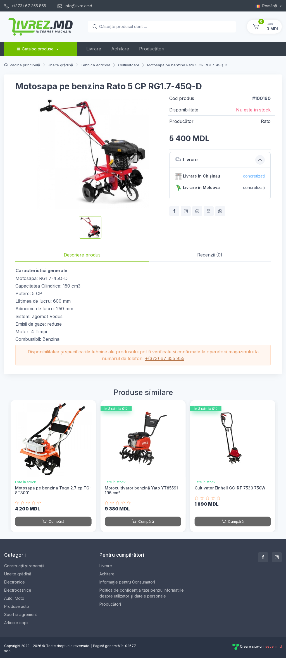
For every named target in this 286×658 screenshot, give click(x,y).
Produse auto (16, 606)
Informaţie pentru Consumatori (127, 582)
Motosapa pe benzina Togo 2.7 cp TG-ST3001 (53, 490)
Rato (266, 121)
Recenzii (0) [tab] (209, 255)
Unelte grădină (17, 573)
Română (270, 5)
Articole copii (16, 622)
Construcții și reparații (24, 565)
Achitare (120, 49)
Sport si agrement (20, 614)
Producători (151, 49)
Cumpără (55, 521)
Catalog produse (38, 49)
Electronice (14, 582)
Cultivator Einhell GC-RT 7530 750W (230, 488)
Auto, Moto (14, 598)
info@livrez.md (78, 5)
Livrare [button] (190, 159)
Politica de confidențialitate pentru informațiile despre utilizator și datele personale (141, 593)
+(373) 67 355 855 (28, 5)
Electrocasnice (17, 590)
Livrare (93, 49)
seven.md (273, 647)
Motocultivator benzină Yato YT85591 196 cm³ (141, 490)
